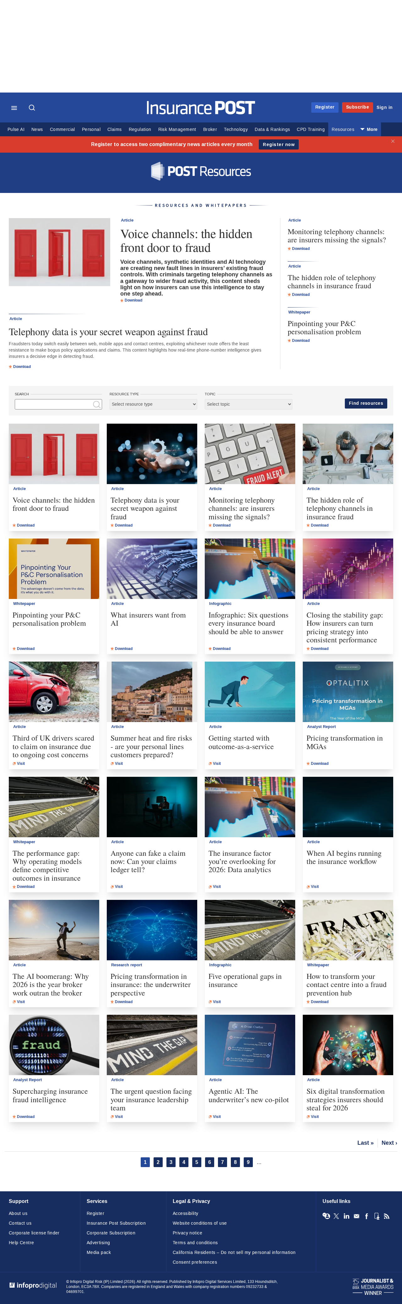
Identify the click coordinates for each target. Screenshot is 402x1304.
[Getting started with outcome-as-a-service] (250, 692)
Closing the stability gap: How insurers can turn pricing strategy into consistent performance (345, 627)
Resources (343, 129)
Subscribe (357, 107)
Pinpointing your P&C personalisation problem (324, 327)
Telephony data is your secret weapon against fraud (108, 331)
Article (127, 220)
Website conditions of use (200, 1223)
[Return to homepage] (201, 113)
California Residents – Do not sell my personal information (234, 1253)
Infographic (220, 604)
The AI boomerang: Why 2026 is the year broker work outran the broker (51, 984)
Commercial (62, 129)
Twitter (336, 1216)
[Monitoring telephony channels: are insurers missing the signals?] (250, 454)
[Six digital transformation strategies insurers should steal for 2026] (348, 1045)
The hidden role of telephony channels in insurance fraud (332, 281)
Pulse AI (16, 129)
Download (133, 300)
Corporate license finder (34, 1233)
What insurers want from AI (148, 619)
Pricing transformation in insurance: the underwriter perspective (151, 984)
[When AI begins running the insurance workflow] (348, 807)
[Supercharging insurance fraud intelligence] (54, 1045)
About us (18, 1214)
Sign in (385, 107)
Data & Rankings (272, 129)
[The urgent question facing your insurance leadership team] (152, 1045)
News (37, 129)
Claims (114, 129)
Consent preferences (195, 1262)
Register (324, 107)
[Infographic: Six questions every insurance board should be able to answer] (250, 569)
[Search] (33, 108)
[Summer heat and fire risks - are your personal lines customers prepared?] (152, 692)
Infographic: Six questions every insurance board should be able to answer (248, 623)
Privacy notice (187, 1233)
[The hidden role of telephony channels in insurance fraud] (348, 454)
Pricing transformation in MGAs (345, 742)
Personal (91, 129)
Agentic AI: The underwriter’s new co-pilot (249, 1095)
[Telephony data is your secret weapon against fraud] (152, 454)
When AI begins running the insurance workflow (344, 857)
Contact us (20, 1223)
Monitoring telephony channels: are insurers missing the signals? (337, 235)
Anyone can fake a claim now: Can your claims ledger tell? (148, 861)
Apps (376, 1216)
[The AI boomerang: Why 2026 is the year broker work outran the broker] (54, 930)
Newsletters (356, 1216)
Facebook (366, 1216)
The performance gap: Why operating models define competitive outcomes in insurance (47, 865)
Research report (126, 965)
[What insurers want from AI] (152, 569)
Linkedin (346, 1216)
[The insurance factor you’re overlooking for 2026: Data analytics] (250, 807)
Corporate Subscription (111, 1233)
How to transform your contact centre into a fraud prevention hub (347, 984)
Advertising (98, 1243)
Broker (210, 129)
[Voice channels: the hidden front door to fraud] (59, 253)
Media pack (99, 1253)
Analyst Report (321, 727)
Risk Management (177, 129)
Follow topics (326, 1216)
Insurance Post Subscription (116, 1223)
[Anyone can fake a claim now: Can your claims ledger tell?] (152, 807)
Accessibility (185, 1214)
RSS (386, 1216)
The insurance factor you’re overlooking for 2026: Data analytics (242, 861)
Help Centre (21, 1243)
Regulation (140, 129)
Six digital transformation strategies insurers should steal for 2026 (346, 1099)
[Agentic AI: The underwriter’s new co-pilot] (250, 1045)
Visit (21, 763)
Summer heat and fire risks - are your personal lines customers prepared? (151, 746)
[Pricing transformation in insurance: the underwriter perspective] (152, 930)
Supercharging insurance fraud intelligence (50, 1095)
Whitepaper (299, 312)
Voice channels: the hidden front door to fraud (186, 240)
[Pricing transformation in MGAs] (348, 692)
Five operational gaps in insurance (245, 980)
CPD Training (311, 129)
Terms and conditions (195, 1243)
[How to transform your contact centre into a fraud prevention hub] (348, 930)
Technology (236, 129)
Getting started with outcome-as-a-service (241, 742)
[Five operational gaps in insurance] (250, 930)
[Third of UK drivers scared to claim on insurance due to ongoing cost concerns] (54, 692)
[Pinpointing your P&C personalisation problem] (54, 569)
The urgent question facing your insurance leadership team (151, 1099)
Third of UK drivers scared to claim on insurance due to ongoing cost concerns (53, 746)
